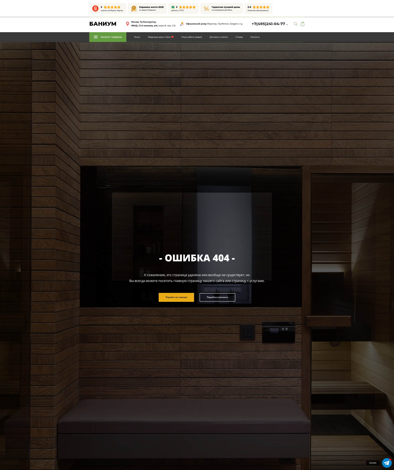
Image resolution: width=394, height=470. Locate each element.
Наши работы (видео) (191, 37)
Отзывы (239, 37)
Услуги (137, 37)
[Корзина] (302, 24)
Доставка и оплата (219, 37)
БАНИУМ (103, 23)
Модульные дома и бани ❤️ (161, 37)
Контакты (255, 37)
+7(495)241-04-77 (270, 24)
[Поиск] (295, 24)
